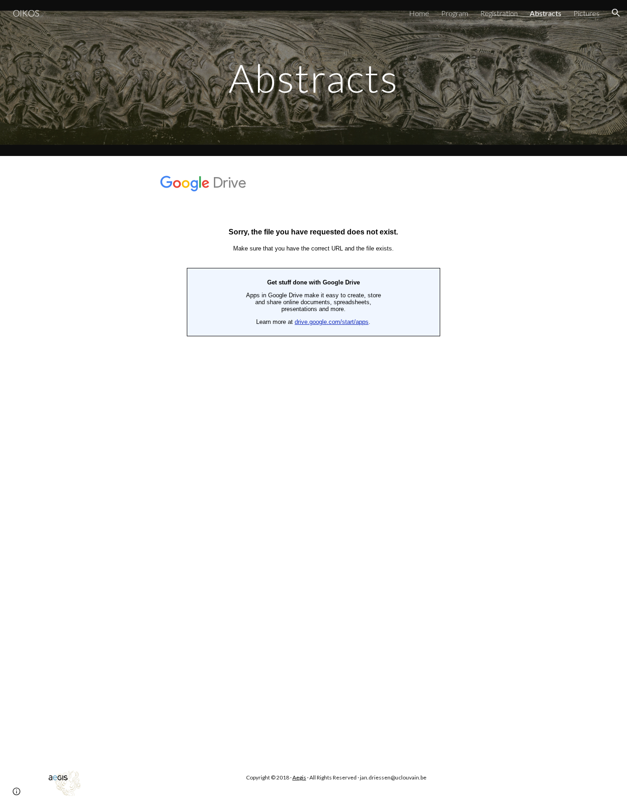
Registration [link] (499, 13)
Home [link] (419, 13)
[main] (313, 78)
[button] (616, 13)
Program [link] (454, 13)
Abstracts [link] (545, 13)
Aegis (299, 777)
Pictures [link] (586, 13)
